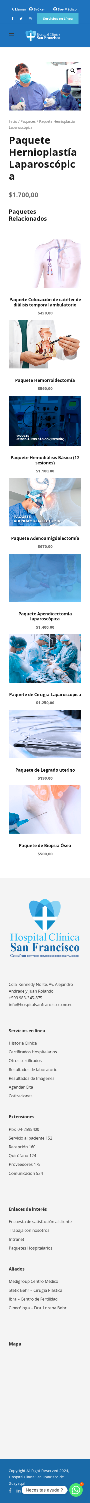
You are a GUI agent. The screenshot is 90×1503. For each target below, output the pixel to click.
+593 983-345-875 (25, 998)
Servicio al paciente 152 (30, 1138)
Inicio (13, 121)
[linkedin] (18, 1491)
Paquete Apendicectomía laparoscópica (45, 616)
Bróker (39, 9)
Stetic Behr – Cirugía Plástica (35, 1290)
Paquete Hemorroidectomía (45, 380)
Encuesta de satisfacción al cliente (40, 1221)
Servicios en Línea (58, 18)
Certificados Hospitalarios (33, 1052)
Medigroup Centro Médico (33, 1281)
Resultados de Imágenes (31, 1078)
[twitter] (21, 18)
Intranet (16, 1239)
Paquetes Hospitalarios (30, 1248)
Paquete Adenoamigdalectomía (45, 538)
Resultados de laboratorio (33, 1069)
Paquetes (28, 121)
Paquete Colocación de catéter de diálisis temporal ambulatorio (45, 302)
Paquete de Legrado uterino (45, 770)
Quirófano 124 (22, 1155)
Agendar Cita (21, 1087)
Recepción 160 (22, 1147)
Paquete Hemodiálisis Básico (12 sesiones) (45, 460)
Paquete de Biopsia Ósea (45, 845)
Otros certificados (25, 1060)
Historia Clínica (23, 1043)
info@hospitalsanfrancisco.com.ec (40, 1004)
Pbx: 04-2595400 (24, 1129)
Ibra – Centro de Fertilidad (33, 1299)
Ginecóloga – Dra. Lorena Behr (37, 1308)
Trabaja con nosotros (29, 1230)
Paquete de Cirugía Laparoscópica (45, 694)
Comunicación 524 (26, 1173)
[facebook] (12, 18)
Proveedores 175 (24, 1164)
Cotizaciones (20, 1096)
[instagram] (30, 18)
